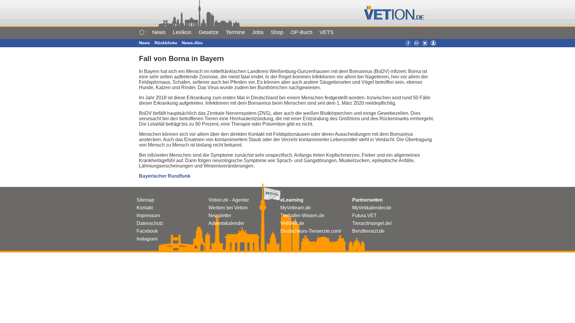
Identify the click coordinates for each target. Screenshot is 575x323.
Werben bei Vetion (228, 207)
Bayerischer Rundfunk (164, 176)
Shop (277, 32)
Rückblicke (166, 42)
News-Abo (192, 42)
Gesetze (209, 32)
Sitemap (145, 199)
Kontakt (145, 207)
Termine (235, 32)
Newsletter (219, 215)
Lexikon (182, 32)
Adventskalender (226, 223)
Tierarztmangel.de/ (372, 223)
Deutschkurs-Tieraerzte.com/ (310, 231)
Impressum (148, 215)
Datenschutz (150, 223)
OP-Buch (301, 32)
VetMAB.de (292, 223)
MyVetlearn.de (295, 207)
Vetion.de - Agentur (228, 199)
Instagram (147, 238)
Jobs (258, 32)
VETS (327, 32)
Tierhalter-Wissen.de (302, 215)
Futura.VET (364, 215)
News (159, 32)
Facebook (147, 231)
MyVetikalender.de (371, 207)
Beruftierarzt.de (368, 231)
